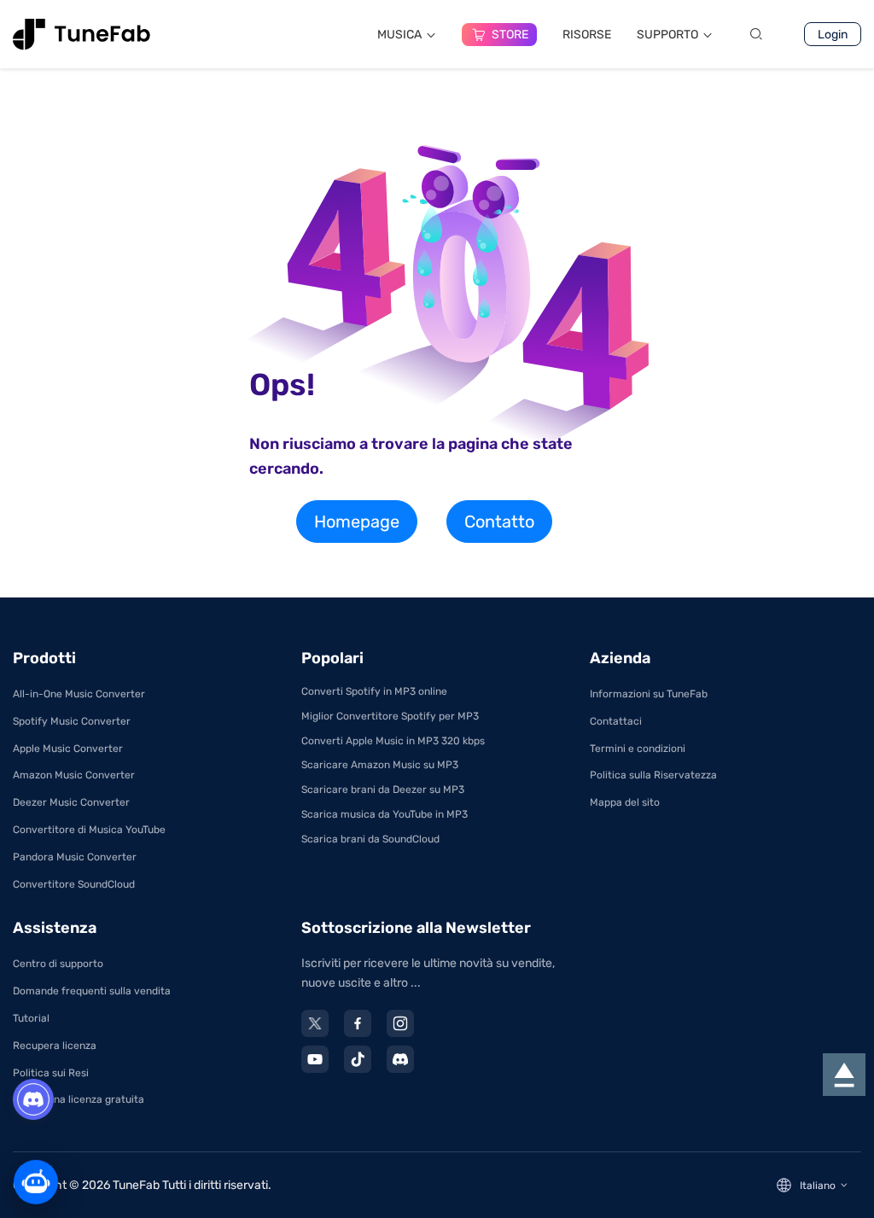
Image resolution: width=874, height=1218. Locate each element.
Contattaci (616, 721)
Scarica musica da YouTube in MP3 (384, 814)
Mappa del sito (625, 802)
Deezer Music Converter (71, 802)
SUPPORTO (667, 34)
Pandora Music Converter (75, 857)
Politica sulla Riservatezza (653, 775)
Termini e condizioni (637, 749)
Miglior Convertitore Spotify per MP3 (390, 716)
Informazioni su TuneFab (649, 694)
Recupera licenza (54, 1046)
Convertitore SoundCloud (74, 884)
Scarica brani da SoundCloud (370, 839)
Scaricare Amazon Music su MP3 (379, 765)
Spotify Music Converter (72, 721)
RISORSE (586, 34)
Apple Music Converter (68, 749)
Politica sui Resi (51, 1073)
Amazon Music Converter (74, 775)
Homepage (356, 521)
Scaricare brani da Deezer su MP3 (382, 789)
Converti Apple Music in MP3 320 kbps (393, 741)
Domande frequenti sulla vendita (92, 991)
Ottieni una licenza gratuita (78, 1099)
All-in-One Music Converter (79, 694)
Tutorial (31, 1018)
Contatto (499, 521)
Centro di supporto (58, 964)
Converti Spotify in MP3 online (374, 691)
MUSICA (399, 34)
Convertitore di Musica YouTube (89, 830)
